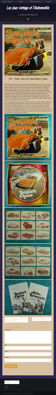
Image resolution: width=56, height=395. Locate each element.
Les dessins (49, 1)
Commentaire (8, 329)
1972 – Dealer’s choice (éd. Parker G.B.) (41, 319)
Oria (23, 393)
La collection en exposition (35, 1)
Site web (6, 357)
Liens (6, 387)
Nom (6, 345)
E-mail (6, 351)
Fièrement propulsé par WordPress (10, 393)
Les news (21, 1)
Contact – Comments (7, 1)
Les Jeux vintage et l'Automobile (28, 8)
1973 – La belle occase (23, 98)
